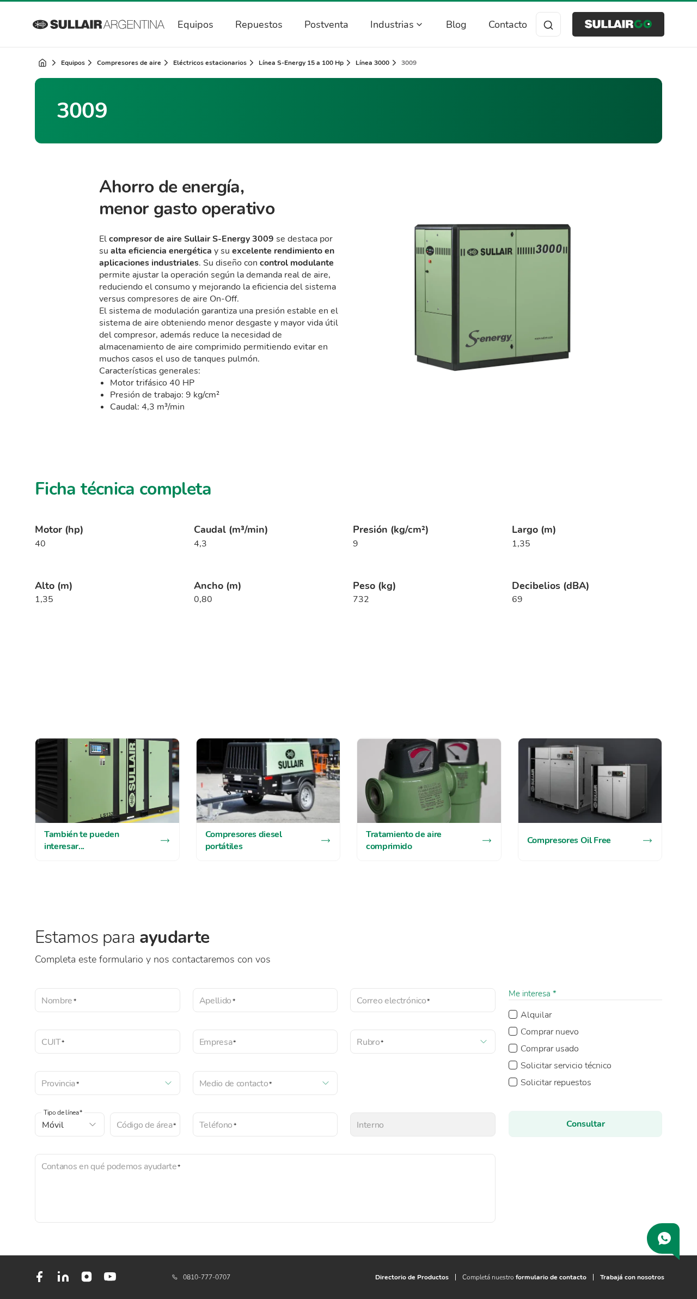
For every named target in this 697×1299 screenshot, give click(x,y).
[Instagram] (87, 1280)
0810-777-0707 (206, 1277)
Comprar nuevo (550, 1032)
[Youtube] (110, 1281)
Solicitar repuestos (556, 1082)
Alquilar (536, 1015)
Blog (456, 24)
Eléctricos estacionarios (210, 62)
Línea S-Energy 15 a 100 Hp (301, 62)
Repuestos (259, 24)
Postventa (326, 24)
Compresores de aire (129, 62)
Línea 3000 (372, 62)
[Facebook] (39, 1281)
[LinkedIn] (63, 1281)
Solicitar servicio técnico (566, 1066)
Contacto (507, 24)
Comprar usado (550, 1049)
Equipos (195, 24)
